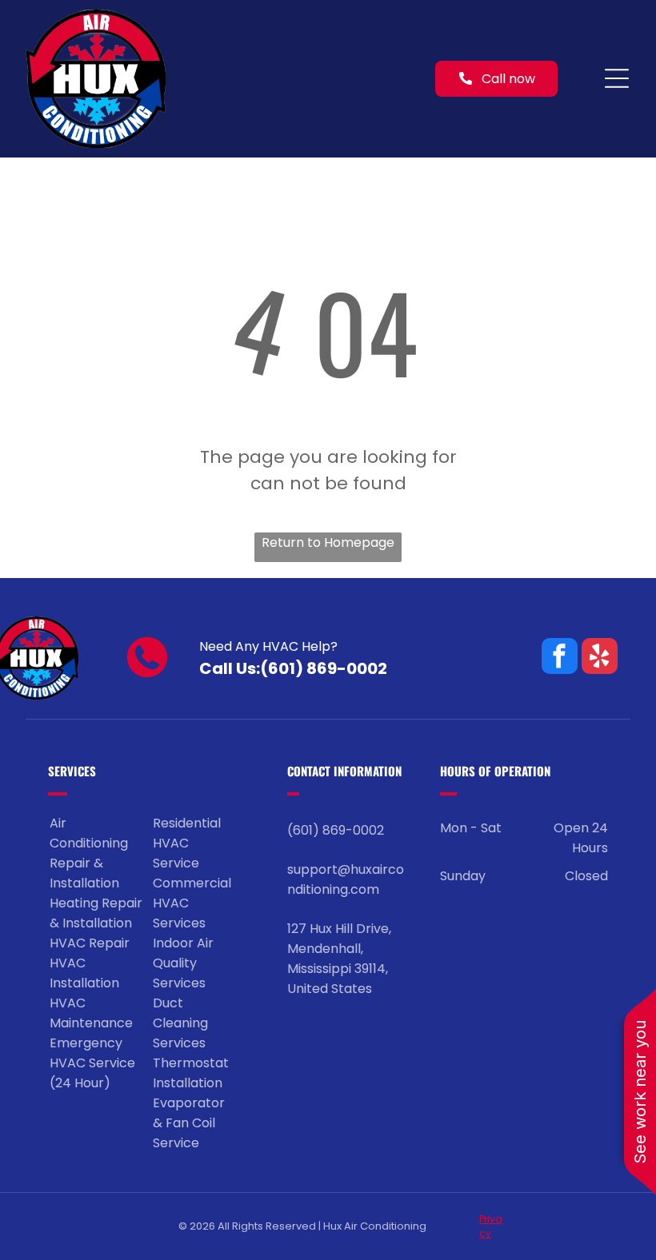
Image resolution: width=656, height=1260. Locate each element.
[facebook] (560, 658)
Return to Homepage (328, 542)
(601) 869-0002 (323, 668)
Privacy (490, 1226)
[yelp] (600, 658)
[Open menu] (617, 78)
